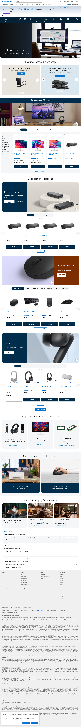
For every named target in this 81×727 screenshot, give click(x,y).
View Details (14, 246)
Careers (22, 592)
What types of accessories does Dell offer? (12, 548)
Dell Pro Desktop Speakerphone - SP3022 (65, 385)
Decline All (26, 722)
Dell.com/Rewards (59, 714)
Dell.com (42, 523)
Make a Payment (24, 582)
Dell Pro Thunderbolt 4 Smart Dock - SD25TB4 (31, 234)
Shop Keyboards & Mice (61, 275)
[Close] (37, 713)
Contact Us (61, 576)
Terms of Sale (16, 610)
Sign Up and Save (6, 13)
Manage (7, 722)
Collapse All (11, 531)
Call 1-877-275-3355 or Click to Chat (69, 7)
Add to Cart (21, 166)
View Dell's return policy (7, 525)
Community (62, 574)
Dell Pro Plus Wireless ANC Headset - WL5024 (48, 385)
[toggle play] (76, 209)
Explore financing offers (60, 525)
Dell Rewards (62, 592)
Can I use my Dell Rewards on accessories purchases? (14, 564)
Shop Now (60, 75)
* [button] (19, 522)
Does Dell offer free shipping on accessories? (13, 567)
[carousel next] (37, 80)
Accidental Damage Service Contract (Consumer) (40, 630)
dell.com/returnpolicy (67, 617)
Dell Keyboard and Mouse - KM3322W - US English (30, 310)
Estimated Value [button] (17, 160)
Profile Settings (24, 578)
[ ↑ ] (63, 627)
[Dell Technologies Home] (6, 1)
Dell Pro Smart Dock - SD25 (66, 234)
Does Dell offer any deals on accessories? (12, 554)
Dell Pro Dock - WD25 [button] (70, 153)
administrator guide (51, 635)
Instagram (61, 582)
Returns (41, 578)
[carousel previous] (4, 80)
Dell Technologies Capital (25, 594)
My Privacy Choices (33, 610)
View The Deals (21, 77)
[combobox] (29, 2)
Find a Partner (42, 590)
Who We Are (23, 590)
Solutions (3, 594)
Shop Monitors (40, 444)
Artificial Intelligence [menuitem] (5, 4)
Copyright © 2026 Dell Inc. (6, 610)
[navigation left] (7, 215)
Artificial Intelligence (5, 590)
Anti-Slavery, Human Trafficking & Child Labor (10, 612)
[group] (21, 80)
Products (3, 592)
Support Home (42, 574)
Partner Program (43, 596)
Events (61, 594)
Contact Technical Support (45, 576)
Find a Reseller (42, 592)
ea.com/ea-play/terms (32, 647)
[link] (66, 1)
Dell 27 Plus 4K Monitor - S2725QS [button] (20, 154)
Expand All (5, 531)
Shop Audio (9, 352)
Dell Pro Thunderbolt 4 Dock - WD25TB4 (49, 234)
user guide (26, 635)
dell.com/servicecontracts (58, 627)
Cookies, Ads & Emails (45, 610)
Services (3, 596)
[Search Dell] (41, 1)
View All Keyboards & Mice (40, 328)
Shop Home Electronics (13, 445)
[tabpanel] (40, 152)
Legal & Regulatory (54, 610)
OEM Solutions (43, 594)
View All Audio (40, 404)
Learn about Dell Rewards (34, 525)
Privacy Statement (24, 610)
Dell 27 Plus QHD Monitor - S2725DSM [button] (37, 154)
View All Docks (40, 251)
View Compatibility (19, 201)
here (47, 652)
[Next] (78, 233)
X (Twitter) (61, 578)
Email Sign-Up (62, 596)
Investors (23, 596)
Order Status (23, 576)
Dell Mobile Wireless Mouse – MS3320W (14, 310)
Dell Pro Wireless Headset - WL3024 (31, 385)
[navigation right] (80, 20)
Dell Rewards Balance (25, 584)
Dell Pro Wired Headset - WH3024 (13, 385)
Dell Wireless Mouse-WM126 (49, 310)
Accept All (34, 722)
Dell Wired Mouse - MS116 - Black (66, 310)
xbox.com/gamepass (24, 647)
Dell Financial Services (27, 607)
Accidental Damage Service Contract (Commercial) (68, 630)
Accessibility (63, 610)
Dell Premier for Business (74, 4)
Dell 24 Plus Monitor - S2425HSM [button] (53, 154)
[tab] (23, 130)
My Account (23, 574)
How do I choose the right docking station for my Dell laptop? (16, 561)
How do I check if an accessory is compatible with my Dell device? (17, 551)
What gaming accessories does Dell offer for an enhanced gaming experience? (19, 558)
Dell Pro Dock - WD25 (12, 234)
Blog (60, 590)
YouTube (61, 584)
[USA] (2, 16)
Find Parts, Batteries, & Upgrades (66, 445)
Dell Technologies (5, 607)
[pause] (19, 93)
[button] (60, 1)
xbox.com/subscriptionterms (44, 646)
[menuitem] (13, 4)
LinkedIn (61, 580)
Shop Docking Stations (9, 201)
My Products (23, 580)
